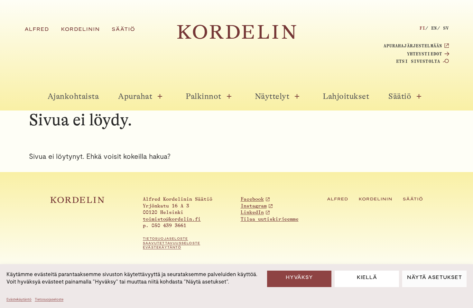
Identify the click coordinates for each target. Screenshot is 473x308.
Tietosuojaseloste (49, 299)
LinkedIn (252, 212)
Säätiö (399, 96)
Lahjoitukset (346, 96)
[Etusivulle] (236, 37)
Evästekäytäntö (19, 299)
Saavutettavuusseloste (171, 243)
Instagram (254, 206)
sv (446, 28)
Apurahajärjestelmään (413, 45)
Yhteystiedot (424, 53)
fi (422, 28)
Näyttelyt (272, 96)
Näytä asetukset (434, 277)
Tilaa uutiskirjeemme (270, 219)
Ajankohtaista (73, 96)
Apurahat (135, 96)
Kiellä (367, 277)
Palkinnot (203, 96)
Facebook (252, 199)
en (434, 28)
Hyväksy (299, 277)
